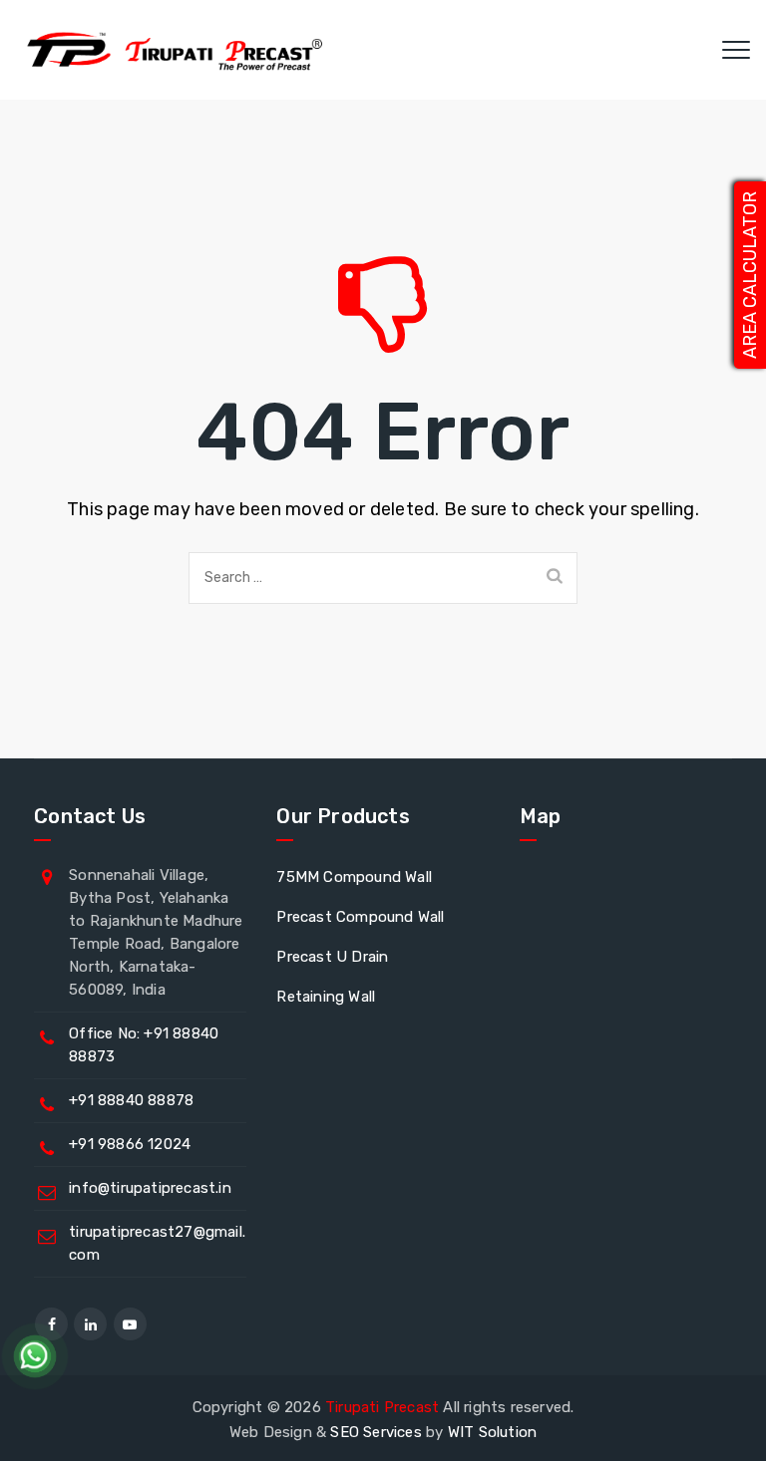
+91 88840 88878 (131, 1100)
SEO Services (375, 1432)
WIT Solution (492, 1432)
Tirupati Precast (382, 1407)
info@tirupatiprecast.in (150, 1188)
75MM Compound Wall (354, 877)
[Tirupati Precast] (170, 50)
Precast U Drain (332, 957)
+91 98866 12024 (130, 1144)
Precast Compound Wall (360, 917)
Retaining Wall (325, 997)
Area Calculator (750, 275)
